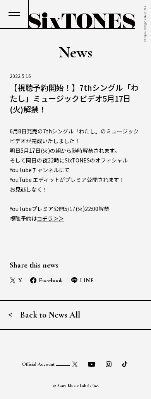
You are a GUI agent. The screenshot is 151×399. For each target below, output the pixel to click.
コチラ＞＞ (50, 218)
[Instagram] (109, 364)
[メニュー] (14, 14)
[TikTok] (125, 364)
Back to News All (50, 315)
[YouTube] (92, 364)
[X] (75, 364)
